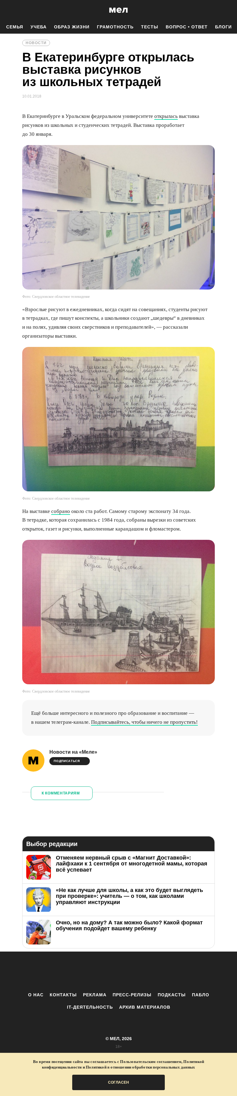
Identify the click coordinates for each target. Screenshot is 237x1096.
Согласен (118, 1082)
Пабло (200, 994)
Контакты (63, 994)
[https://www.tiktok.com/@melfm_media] (118, 971)
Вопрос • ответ (187, 26)
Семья (14, 26)
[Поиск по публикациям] (6, 10)
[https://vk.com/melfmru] (101, 971)
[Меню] (228, 10)
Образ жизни (71, 26)
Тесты (149, 26)
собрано (60, 511)
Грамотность (115, 26)
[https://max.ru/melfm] (169, 971)
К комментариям (61, 793)
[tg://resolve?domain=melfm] (67, 971)
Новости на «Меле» (73, 752)
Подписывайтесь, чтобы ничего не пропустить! (144, 722)
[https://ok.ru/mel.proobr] (152, 971)
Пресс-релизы (132, 994)
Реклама (94, 994)
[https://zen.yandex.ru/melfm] (84, 971)
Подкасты (172, 994)
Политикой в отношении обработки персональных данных (140, 1067)
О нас (36, 994)
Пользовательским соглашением (150, 1061)
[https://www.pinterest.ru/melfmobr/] (135, 971)
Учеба (39, 26)
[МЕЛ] (118, 10)
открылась (166, 116)
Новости (36, 43)
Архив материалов (144, 1007)
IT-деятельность (90, 1007)
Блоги (223, 26)
